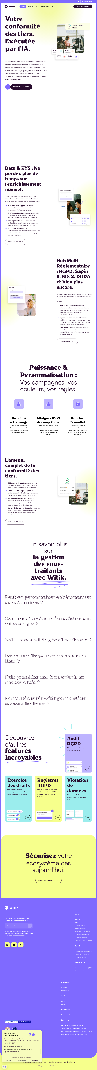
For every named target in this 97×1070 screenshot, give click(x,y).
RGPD (63, 1001)
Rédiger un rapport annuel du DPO (72, 1025)
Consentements (80, 925)
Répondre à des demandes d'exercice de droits (76, 1031)
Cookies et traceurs (55, 1062)
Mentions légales (69, 1062)
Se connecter (86, 1)
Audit (76, 922)
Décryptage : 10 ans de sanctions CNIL (74, 1034)
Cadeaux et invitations (82, 954)
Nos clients (65, 990)
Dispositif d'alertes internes (83, 951)
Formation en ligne (81, 938)
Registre (77, 919)
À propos (64, 987)
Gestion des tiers (80, 971)
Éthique (63, 1004)
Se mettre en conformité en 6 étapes (73, 1028)
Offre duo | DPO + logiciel (83, 941)
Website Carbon (24, 1022)
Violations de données (82, 931)
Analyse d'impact (80, 928)
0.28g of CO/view (11, 1022)
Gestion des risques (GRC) (83, 968)
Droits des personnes (82, 934)
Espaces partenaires (68, 1015)
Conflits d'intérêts (80, 957)
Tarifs (37, 6)
